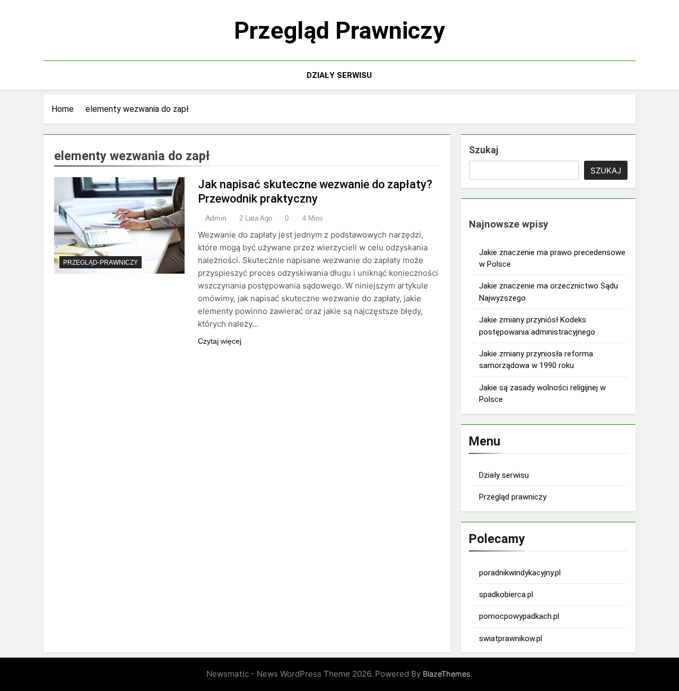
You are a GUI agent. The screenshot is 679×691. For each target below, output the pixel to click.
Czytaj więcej (219, 341)
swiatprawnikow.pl (510, 638)
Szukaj (483, 149)
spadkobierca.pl (506, 594)
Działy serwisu (339, 75)
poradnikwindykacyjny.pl (520, 573)
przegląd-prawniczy (100, 262)
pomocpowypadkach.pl (519, 616)
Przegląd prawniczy (339, 30)
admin (216, 218)
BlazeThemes (447, 673)
